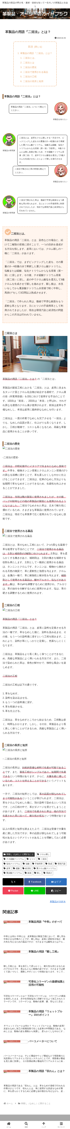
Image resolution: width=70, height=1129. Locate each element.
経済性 (28, 868)
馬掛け (49, 873)
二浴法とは (28, 62)
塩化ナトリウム (13, 864)
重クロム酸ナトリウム (46, 868)
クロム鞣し (45, 854)
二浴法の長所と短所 (33, 81)
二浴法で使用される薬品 (35, 72)
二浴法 (44, 859)
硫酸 (18, 868)
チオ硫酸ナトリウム (15, 859)
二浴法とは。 (30, 58)
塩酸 (27, 864)
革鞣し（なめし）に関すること (20, 854)
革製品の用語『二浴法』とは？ (36, 53)
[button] (56, 890)
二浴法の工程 (30, 76)
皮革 (8, 868)
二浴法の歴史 (30, 67)
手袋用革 (39, 864)
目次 (30, 46)
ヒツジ (32, 859)
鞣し (39, 873)
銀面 (29, 873)
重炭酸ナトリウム (14, 873)
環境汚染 (61, 864)
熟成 (50, 864)
